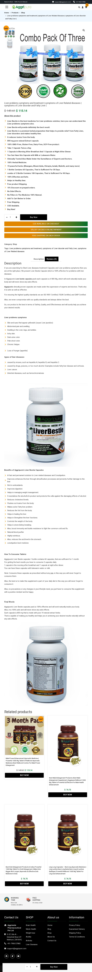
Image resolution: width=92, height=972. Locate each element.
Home (6, 13)
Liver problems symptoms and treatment (25, 248)
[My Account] (82, 7)
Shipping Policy (75, 933)
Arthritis (29, 940)
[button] (84, 30)
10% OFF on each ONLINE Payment (46, 229)
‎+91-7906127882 (80, 2)
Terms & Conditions (77, 936)
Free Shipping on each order (46, 235)
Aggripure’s (8, 286)
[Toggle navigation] (6, 7)
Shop (23, 13)
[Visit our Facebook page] (7, 956)
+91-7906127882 (13, 943)
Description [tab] (39, 259)
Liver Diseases (31, 944)
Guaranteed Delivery (77, 929)
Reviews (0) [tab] (52, 259)
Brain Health (31, 925)
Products (15, 13)
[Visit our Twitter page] (13, 956)
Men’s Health (31, 929)
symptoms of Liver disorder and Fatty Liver (60, 248)
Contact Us (51, 940)
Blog (49, 929)
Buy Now (33, 217)
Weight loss (30, 933)
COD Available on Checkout (46, 223)
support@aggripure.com (63, 2)
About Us (51, 936)
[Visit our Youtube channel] (19, 956)
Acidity (28, 936)
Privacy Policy (74, 925)
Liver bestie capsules (23, 279)
